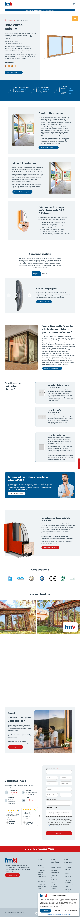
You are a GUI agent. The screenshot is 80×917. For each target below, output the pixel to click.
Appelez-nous (43, 301)
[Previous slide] (9, 295)
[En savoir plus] (10, 90)
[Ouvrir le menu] (74, 4)
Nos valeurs (41, 881)
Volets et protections (54, 876)
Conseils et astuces (41, 871)
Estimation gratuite (13, 72)
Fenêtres (54, 870)
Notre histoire (42, 879)
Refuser (57, 911)
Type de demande (52, 768)
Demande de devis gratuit (48, 147)
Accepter (45, 911)
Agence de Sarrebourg (68, 881)
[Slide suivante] (40, 816)
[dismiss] (74, 10)
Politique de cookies (51, 914)
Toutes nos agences (68, 868)
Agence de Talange (68, 890)
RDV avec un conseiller (51, 368)
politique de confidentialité (55, 826)
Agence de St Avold (69, 886)
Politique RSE (41, 884)
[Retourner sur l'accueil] (11, 860)
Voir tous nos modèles (17, 493)
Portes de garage (54, 883)
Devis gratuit (16, 747)
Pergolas (54, 879)
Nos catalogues (42, 868)
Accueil (40, 865)
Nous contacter (12, 875)
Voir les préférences (71, 911)
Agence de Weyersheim (68, 877)
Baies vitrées (55, 872)
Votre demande (51, 799)
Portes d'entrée (56, 867)
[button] (56, 175)
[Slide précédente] (3, 816)
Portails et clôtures (54, 887)
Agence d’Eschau (67, 873)
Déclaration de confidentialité (63, 914)
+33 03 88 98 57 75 (13, 793)
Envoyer (58, 833)
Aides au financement (42, 875)
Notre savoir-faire (42, 887)
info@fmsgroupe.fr (32, 800)
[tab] (36, 273)
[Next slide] (29, 295)
